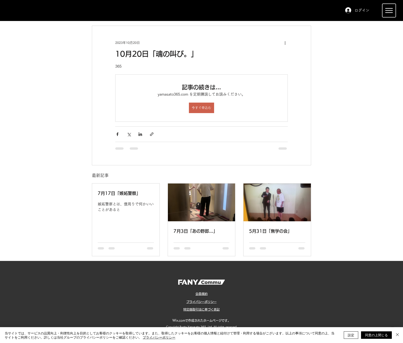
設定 (351, 335)
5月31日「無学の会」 (270, 231)
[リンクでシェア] (151, 134)
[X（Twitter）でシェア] (129, 134)
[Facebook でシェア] (117, 134)
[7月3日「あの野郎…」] (201, 202)
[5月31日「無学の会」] (277, 202)
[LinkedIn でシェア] (140, 134)
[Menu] (389, 10)
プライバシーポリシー (159, 337)
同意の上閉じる (376, 335)
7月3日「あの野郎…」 (195, 231)
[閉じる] (397, 335)
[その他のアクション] (285, 42)
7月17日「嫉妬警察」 (119, 193)
